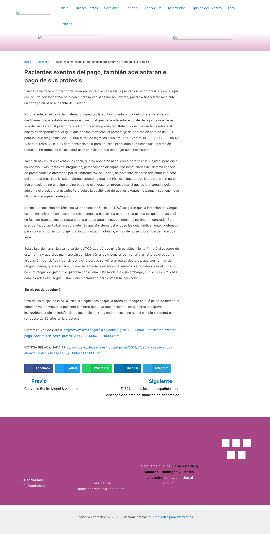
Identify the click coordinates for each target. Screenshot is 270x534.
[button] (38, 368)
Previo (39, 381)
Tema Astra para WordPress (172, 517)
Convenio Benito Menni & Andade (51, 389)
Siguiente (161, 381)
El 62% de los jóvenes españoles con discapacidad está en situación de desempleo (142, 392)
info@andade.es (34, 485)
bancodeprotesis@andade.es (101, 489)
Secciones (42, 61)
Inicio (27, 61)
